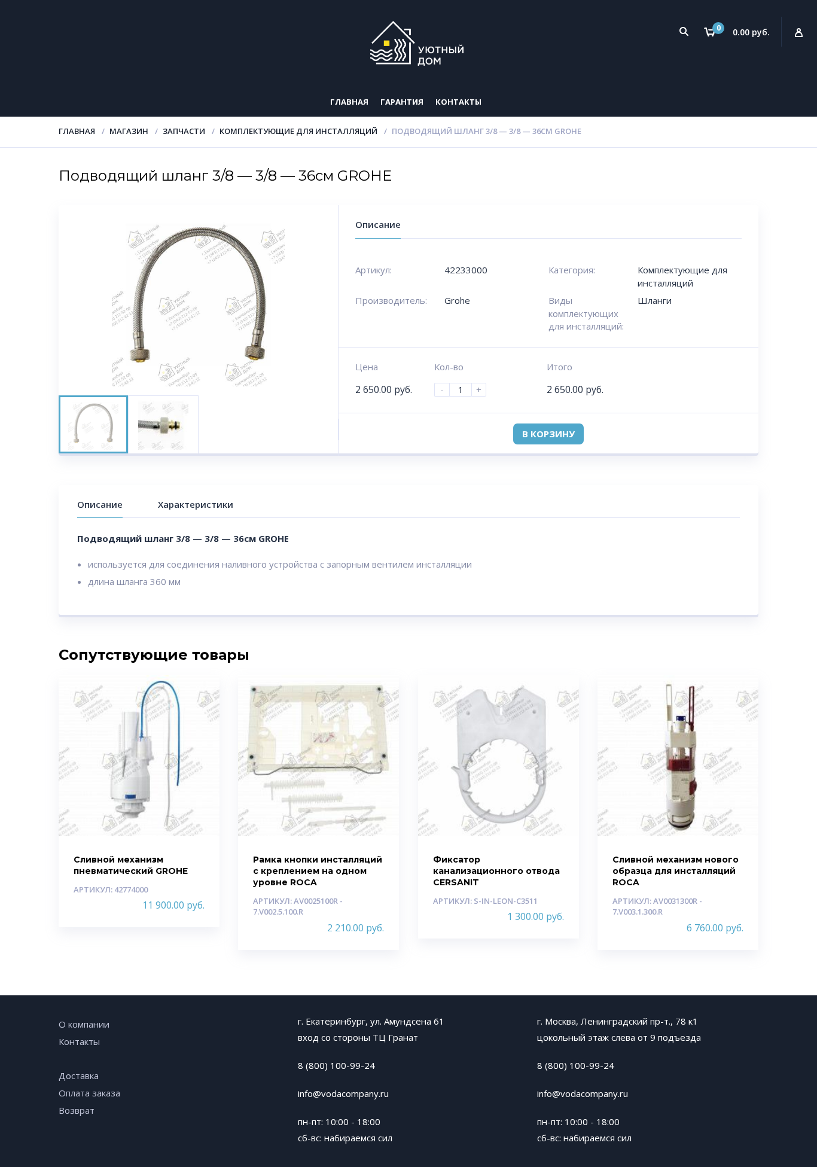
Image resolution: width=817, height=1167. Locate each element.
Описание (100, 504)
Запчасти (184, 131)
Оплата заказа (89, 1093)
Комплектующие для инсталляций (298, 131)
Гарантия (401, 101)
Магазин (128, 131)
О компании (84, 1024)
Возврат (76, 1110)
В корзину (548, 434)
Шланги (655, 300)
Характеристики (195, 504)
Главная (349, 101)
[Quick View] (197, 694)
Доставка (79, 1075)
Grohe (457, 300)
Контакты (458, 101)
